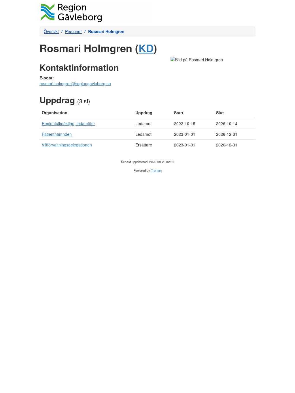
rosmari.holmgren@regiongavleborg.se (75, 83)
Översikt (51, 31)
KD (146, 47)
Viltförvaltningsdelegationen (67, 145)
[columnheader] (86, 112)
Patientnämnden (57, 134)
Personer (73, 31)
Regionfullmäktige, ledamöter (68, 123)
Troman (156, 170)
